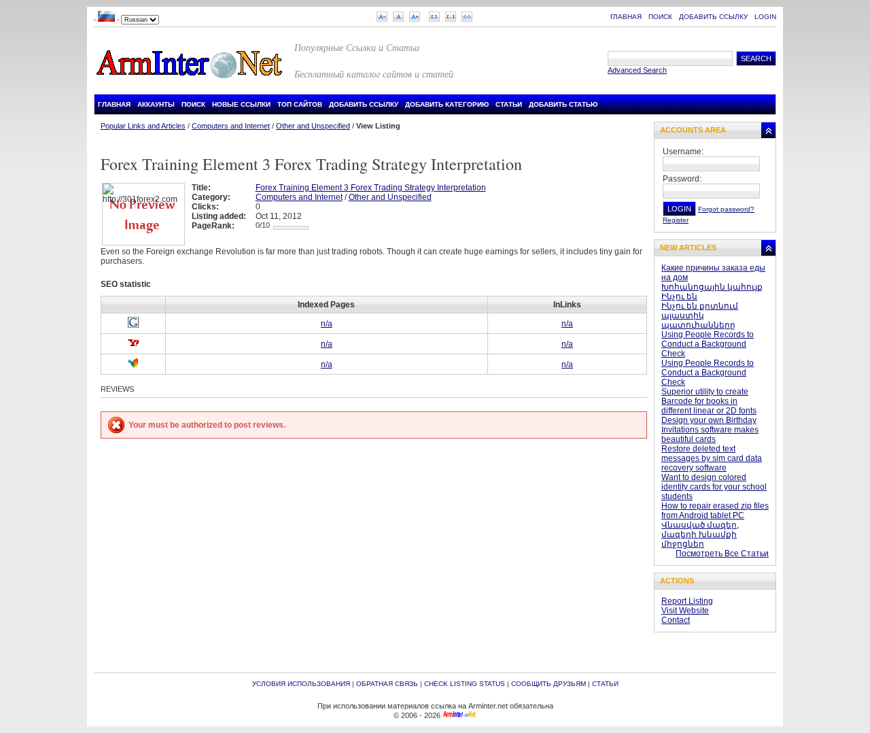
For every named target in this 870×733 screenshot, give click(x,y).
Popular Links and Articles (143, 126)
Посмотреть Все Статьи (722, 553)
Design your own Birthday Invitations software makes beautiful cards (710, 429)
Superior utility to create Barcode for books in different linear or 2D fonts (708, 401)
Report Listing (687, 601)
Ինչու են (679, 296)
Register (676, 220)
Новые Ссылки (241, 104)
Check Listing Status (464, 683)
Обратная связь (387, 683)
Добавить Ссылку (713, 16)
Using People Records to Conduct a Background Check (707, 344)
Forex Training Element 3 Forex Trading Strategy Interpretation (371, 187)
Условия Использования (301, 683)
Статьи (508, 104)
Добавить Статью (563, 104)
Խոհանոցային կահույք (712, 287)
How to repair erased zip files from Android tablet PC (715, 510)
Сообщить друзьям (548, 683)
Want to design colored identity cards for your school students (714, 487)
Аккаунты (156, 104)
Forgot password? (726, 209)
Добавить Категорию (447, 104)
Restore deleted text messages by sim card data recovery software (711, 458)
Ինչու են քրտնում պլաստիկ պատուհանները (699, 315)
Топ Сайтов (299, 104)
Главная (626, 16)
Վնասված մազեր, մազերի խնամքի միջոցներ (700, 534)
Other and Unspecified (313, 126)
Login (765, 16)
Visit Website (685, 610)
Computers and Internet (231, 126)
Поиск (660, 16)
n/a (326, 323)
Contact (675, 620)
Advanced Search (637, 70)
